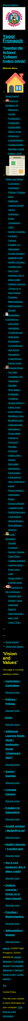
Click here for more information (13, 1011)
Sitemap (18, 970)
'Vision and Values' (14, 646)
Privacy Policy (9, 974)
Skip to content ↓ (11, 5)
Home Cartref (12, 642)
